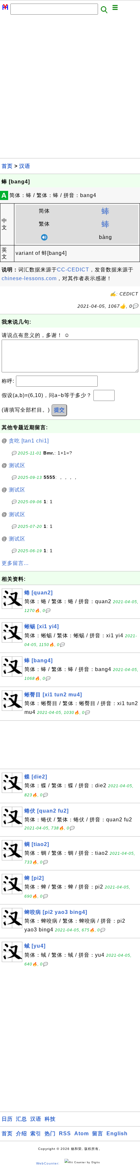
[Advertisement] (70, 88)
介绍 (21, 1133)
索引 (35, 1133)
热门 (50, 1133)
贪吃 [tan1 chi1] (29, 440)
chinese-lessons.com (29, 278)
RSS (65, 1133)
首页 (7, 166)
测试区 (17, 465)
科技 (50, 1119)
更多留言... (15, 563)
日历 (7, 1119)
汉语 (24, 166)
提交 (59, 410)
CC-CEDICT (73, 269)
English (117, 1133)
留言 (97, 1133)
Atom (81, 1133)
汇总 (21, 1119)
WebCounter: (48, 1163)
